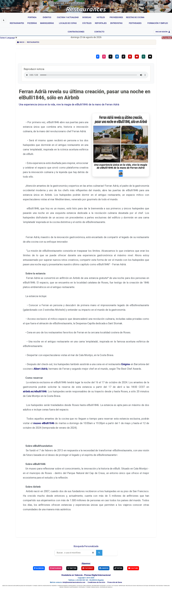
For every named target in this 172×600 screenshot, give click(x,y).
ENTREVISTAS (152, 585)
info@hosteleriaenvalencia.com (74, 582)
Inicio (21, 42)
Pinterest (88, 568)
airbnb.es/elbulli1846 (35, 391)
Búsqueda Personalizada (86, 546)
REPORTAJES (122, 585)
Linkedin (104, 568)
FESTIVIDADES (159, 585)
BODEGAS (88, 585)
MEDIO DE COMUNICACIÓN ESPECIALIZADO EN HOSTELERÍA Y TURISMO (19, 585)
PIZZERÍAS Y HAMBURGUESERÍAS (59, 585)
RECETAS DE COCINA (131, 585)
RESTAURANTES (47, 585)
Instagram (56, 568)
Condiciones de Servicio (96, 582)
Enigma (125, 364)
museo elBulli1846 (43, 423)
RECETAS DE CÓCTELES (142, 585)
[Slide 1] (121, 173)
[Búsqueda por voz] (93, 553)
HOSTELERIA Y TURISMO (85, 587)
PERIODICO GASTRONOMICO (71, 587)
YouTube (134, 568)
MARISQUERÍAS (72, 585)
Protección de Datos (114, 582)
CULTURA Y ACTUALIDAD (112, 585)
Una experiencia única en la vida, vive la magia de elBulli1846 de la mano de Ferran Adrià (69, 104)
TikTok (119, 568)
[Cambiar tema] (4, 20)
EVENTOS (40, 585)
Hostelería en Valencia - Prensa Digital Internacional (86, 575)
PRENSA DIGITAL (95, 587)
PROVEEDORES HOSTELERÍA (99, 585)
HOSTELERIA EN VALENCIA (106, 587)
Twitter (72, 568)
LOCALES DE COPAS (81, 585)
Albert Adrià (40, 368)
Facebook (39, 568)
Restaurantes (33, 42)
